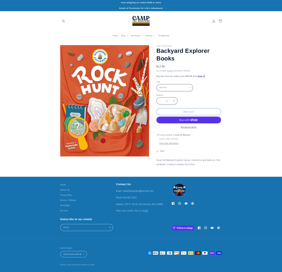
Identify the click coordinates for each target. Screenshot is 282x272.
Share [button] (162, 151)
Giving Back (65, 205)
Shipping (170, 71)
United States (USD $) (72, 254)
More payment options (189, 127)
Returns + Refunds (68, 200)
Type (158, 81)
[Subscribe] (109, 227)
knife (145, 210)
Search (63, 184)
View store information (168, 143)
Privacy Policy (66, 195)
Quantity (159, 95)
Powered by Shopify (88, 265)
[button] (63, 21)
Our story (64, 210)
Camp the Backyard (74, 265)
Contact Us (64, 189)
